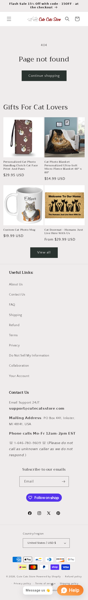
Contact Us (17, 294)
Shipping (15, 315)
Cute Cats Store (26, 576)
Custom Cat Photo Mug (19, 230)
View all (44, 252)
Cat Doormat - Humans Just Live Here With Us (63, 231)
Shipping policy (69, 583)
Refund (14, 325)
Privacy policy (22, 583)
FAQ (12, 305)
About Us (16, 284)
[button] (9, 19)
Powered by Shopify (48, 576)
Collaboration (19, 366)
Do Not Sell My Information (29, 355)
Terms (13, 335)
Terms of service (45, 583)
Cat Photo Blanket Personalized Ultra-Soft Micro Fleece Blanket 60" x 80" (63, 167)
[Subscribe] (64, 481)
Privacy (14, 345)
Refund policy (73, 576)
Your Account (19, 376)
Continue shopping (44, 76)
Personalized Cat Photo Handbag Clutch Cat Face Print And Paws (20, 165)
